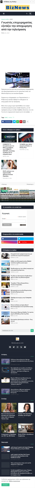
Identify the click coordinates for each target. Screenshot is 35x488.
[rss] (21, 347)
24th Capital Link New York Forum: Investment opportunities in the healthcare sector (20, 456)
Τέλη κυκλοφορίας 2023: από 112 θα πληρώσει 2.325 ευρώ (21, 463)
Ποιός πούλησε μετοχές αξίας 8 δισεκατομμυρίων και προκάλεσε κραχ (22, 305)
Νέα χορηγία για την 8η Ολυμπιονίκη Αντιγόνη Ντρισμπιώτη (21, 291)
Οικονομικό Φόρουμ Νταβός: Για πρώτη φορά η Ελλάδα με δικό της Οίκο (22, 313)
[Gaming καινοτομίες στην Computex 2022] (5, 299)
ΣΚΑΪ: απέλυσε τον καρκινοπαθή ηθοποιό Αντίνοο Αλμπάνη (8, 173)
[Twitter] (14, 121)
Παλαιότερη (30, 184)
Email (4, 218)
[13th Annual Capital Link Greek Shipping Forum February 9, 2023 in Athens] (5, 449)
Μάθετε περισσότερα (14, 481)
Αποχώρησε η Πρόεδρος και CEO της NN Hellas (8, 435)
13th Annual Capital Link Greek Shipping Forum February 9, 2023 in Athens (22, 448)
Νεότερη (4, 184)
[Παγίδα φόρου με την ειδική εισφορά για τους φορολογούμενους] (5, 270)
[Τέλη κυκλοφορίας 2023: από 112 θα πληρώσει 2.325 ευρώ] (5, 465)
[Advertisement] (17, 53)
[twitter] (26, 238)
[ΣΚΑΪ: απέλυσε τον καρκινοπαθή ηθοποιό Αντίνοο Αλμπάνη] (9, 164)
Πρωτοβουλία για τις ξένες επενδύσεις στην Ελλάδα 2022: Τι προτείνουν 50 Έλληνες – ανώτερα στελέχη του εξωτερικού (21, 370)
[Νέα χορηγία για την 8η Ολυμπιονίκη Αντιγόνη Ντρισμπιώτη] (5, 292)
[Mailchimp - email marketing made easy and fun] (23, 225)
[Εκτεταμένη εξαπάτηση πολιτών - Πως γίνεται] (5, 321)
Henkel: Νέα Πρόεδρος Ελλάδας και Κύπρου (25, 414)
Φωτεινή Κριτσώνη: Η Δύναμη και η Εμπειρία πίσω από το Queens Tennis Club (8, 416)
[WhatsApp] (17, 121)
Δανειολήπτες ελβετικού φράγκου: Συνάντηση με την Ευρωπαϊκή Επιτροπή (20, 391)
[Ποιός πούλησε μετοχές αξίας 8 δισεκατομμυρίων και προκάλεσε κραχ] (5, 307)
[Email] (24, 121)
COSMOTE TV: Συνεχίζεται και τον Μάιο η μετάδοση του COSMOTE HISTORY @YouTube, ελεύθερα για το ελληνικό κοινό (9, 149)
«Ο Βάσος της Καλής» (10, 1)
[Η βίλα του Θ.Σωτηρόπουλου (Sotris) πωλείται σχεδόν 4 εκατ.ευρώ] (5, 263)
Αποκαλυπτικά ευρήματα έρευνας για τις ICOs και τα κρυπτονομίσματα (21, 254)
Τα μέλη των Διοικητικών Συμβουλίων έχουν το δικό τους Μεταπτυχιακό (21, 276)
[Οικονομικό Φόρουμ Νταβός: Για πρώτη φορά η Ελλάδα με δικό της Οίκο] (5, 314)
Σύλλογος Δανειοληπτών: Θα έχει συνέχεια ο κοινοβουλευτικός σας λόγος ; (22, 361)
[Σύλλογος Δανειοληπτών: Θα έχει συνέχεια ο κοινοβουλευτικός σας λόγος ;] (5, 361)
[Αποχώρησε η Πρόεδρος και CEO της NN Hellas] (9, 428)
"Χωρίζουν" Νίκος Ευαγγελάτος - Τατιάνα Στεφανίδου (20, 283)
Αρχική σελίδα (5, 19)
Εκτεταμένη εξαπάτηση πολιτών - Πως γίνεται (22, 320)
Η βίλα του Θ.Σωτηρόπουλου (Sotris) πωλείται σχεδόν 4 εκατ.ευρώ (21, 262)
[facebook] (9, 238)
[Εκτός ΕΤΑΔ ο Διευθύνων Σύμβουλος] (26, 428)
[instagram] (9, 242)
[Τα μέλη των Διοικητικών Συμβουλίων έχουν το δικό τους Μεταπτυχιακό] (5, 278)
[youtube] (25, 347)
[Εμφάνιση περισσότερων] (27, 121)
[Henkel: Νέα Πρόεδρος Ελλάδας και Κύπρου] (26, 407)
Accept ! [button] (5, 484)
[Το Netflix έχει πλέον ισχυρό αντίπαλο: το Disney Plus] (26, 137)
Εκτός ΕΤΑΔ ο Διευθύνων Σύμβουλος (25, 435)
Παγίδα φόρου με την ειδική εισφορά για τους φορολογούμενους (22, 269)
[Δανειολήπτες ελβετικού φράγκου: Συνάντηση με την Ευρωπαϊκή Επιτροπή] (5, 391)
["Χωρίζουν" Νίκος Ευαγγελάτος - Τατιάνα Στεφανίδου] (5, 285)
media (10, 117)
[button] (31, 2)
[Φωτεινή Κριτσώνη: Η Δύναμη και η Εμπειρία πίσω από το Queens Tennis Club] (9, 407)
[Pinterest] (20, 121)
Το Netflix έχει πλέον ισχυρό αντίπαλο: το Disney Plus (26, 145)
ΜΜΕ (11, 19)
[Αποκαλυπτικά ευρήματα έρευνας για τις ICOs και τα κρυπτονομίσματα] (5, 256)
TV (13, 117)
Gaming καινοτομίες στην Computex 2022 (21, 298)
